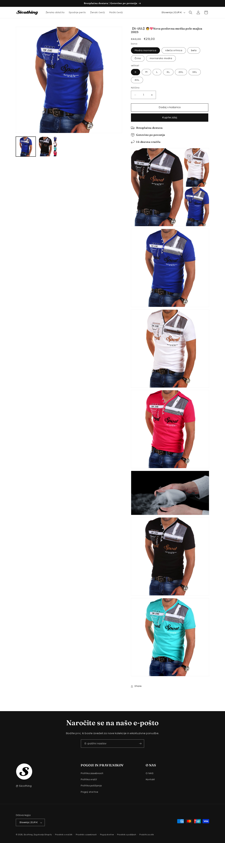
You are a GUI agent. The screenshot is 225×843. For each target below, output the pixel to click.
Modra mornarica (145, 50)
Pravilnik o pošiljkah (126, 835)
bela (194, 50)
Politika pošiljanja (91, 786)
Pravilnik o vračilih (63, 835)
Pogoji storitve (89, 792)
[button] (190, 12)
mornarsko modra (161, 58)
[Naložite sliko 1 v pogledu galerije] (26, 147)
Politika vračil (89, 779)
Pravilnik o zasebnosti (86, 835)
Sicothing (28, 835)
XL (168, 72)
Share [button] (138, 686)
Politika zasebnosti (92, 773)
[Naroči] (140, 743)
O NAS (150, 773)
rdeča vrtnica (173, 50)
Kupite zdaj (169, 117)
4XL (137, 80)
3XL (194, 72)
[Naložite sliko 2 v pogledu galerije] (47, 147)
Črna (138, 58)
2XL (181, 72)
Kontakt (150, 779)
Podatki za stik (146, 835)
